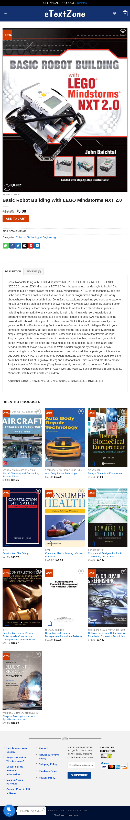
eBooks (52, 810)
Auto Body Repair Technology (61, 473)
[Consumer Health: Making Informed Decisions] (65, 517)
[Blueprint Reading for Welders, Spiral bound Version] (22, 680)
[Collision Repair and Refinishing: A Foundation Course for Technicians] (107, 597)
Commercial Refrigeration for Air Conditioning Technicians (105, 555)
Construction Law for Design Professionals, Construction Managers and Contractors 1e (19, 636)
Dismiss (82, 3)
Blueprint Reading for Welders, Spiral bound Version (19, 718)
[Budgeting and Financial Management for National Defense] (65, 597)
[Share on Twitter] (18, 246)
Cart (63, 810)
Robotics (21, 237)
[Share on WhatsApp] (6, 246)
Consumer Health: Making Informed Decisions (64, 555)
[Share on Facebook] (12, 246)
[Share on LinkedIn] (37, 246)
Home (6, 194)
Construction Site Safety (15, 553)
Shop (17, 194)
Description (13, 271)
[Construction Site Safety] (22, 517)
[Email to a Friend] (25, 246)
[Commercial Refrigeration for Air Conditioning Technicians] (107, 517)
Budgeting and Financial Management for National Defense (63, 635)
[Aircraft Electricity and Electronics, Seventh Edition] (22, 437)
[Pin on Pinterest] (31, 246)
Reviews (73, 810)
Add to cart (16, 218)
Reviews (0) (34, 271)
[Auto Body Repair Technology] (65, 437)
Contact (85, 810)
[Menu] (5, 13)
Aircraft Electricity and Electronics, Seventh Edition (21, 475)
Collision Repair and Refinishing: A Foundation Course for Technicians (106, 635)
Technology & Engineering (41, 237)
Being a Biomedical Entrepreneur (105, 473)
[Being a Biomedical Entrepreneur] (107, 437)
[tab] (13, 271)
